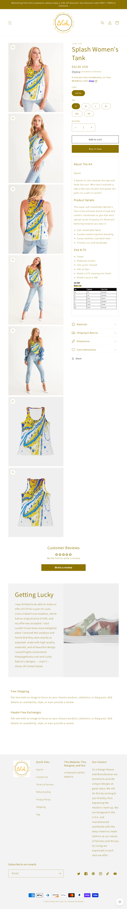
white (78, 93)
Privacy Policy (43, 799)
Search (39, 769)
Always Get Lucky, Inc (58, 901)
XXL (77, 113)
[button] (10, 23)
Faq (38, 814)
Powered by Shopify (76, 901)
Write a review (63, 567)
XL (106, 106)
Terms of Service (45, 784)
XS (89, 113)
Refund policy (43, 791)
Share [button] (79, 358)
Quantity (76, 121)
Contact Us (42, 776)
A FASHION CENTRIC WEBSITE (74, 774)
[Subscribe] (59, 873)
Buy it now (95, 148)
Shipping (76, 71)
